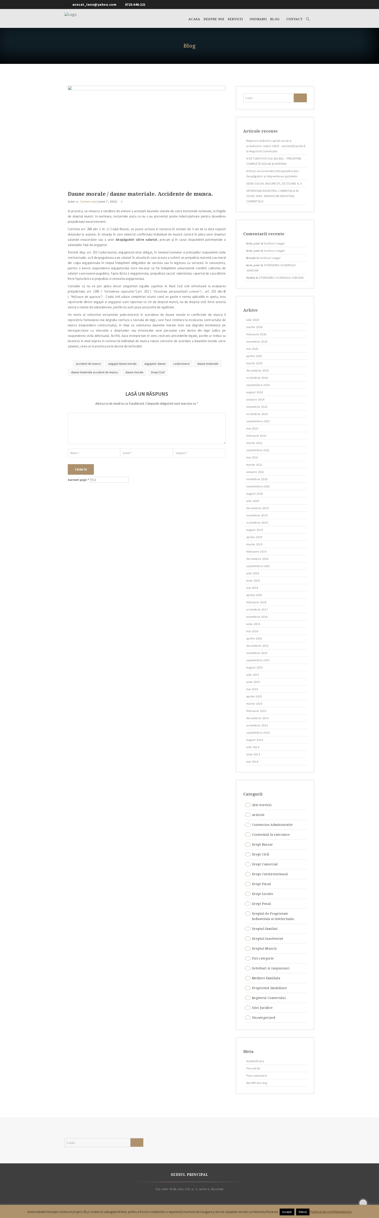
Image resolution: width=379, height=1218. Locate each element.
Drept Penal (261, 903)
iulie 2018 (252, 573)
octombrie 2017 (257, 609)
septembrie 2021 (258, 450)
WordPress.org (256, 1083)
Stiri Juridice (262, 1008)
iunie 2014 (253, 754)
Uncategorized (263, 1017)
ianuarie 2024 (255, 399)
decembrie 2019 (257, 508)
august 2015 (254, 667)
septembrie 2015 (258, 660)
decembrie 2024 (257, 370)
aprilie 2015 (254, 696)
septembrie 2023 (258, 421)
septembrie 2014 (258, 733)
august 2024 (254, 392)
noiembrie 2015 (256, 653)
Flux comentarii (256, 1076)
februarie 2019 (256, 551)
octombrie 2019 (257, 523)
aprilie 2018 (254, 595)
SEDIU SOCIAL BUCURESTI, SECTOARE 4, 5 (274, 183)
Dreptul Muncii (264, 948)
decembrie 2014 (257, 718)
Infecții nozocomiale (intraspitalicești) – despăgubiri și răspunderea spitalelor (273, 173)
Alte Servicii (262, 805)
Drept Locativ (262, 894)
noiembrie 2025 (256, 341)
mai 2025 (252, 349)
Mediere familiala (266, 978)
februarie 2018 (256, 602)
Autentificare (255, 1061)
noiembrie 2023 (256, 407)
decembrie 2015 (257, 646)
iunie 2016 (253, 624)
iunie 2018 (253, 580)
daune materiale (207, 364)
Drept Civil (157, 372)
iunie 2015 (253, 682)
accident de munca (88, 364)
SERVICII (236, 19)
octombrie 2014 (257, 725)
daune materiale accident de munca (94, 372)
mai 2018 (252, 588)
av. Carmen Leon (86, 201)
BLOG (275, 19)
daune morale (134, 372)
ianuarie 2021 (255, 472)
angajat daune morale (122, 364)
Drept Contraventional (270, 874)
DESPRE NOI (214, 19)
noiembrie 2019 (256, 515)
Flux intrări (253, 1068)
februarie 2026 (256, 334)
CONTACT (294, 19)
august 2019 (254, 530)
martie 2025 (254, 363)
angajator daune (155, 364)
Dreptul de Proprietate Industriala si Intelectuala (273, 916)
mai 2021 (252, 457)
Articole (258, 815)
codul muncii (181, 364)
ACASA (194, 19)
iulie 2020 (252, 501)
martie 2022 (254, 443)
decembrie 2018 (257, 559)
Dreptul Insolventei (267, 938)
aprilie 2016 (254, 638)
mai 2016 (252, 631)
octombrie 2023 (257, 414)
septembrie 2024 (258, 385)
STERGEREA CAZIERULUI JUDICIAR (281, 278)
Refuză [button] (303, 1212)
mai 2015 (252, 689)
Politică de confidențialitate (331, 1212)
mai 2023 (252, 428)
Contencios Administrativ (272, 824)
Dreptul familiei (265, 929)
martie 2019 (254, 544)
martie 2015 (254, 704)
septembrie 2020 (258, 486)
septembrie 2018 (258, 566)
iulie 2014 (252, 747)
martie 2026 (254, 327)
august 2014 (254, 740)
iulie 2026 (252, 320)
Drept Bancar (262, 844)
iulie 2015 (252, 675)
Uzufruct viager (274, 243)
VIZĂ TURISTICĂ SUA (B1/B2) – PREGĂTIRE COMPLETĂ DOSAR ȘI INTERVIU (273, 161)
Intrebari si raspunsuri (271, 968)
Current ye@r (78, 480)
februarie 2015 (256, 711)
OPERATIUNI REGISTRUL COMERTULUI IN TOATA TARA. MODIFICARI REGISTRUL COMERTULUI (272, 196)
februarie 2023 (256, 436)
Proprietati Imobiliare (269, 988)
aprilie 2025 (254, 356)
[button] (308, 18)
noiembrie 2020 (256, 479)
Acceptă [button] (287, 1212)
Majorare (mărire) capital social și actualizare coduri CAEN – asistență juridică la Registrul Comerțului (275, 146)
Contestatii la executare (271, 834)
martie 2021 (254, 465)
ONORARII (258, 19)
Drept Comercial (265, 864)
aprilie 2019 (254, 537)
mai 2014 (252, 761)
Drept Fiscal (261, 884)
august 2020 (254, 494)
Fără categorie (263, 958)
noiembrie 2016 (256, 617)
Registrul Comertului (269, 998)
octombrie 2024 (257, 378)
